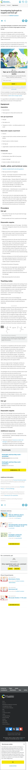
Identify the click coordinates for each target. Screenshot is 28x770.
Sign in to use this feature (21, 17)
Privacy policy (5, 722)
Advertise (4, 719)
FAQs (20, 690)
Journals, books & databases (7, 707)
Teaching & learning (6, 716)
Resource (10, 522)
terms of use (23, 86)
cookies (21, 739)
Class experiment (12, 577)
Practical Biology (10, 488)
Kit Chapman (18, 518)
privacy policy (13, 89)
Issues (16, 688)
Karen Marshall (19, 538)
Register (17, 568)
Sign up (13, 84)
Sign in (10, 568)
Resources (3, 5)
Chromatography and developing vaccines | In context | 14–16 (17, 525)
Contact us (3, 688)
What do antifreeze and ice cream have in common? (16, 515)
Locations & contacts (6, 712)
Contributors (4, 690)
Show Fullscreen (2, 327)
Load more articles (14, 544)
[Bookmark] (26, 21)
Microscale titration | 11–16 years (17, 597)
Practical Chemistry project (19, 480)
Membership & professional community (9, 704)
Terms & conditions (6, 724)
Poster (9, 532)
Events (3, 711)
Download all (14, 470)
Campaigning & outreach (7, 706)
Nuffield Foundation (14, 15)
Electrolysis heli (12, 589)
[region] (13, 756)
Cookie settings (13, 765)
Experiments (15, 5)
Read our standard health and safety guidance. (13, 169)
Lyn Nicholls (12, 528)
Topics (10, 688)
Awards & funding (5, 717)
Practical (9, 5)
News (3, 709)
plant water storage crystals (15, 95)
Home (3, 701)
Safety (25, 690)
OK (13, 762)
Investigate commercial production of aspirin (15, 535)
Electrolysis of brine (14, 579)
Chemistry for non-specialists (11, 495)
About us (4, 702)
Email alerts (13, 690)
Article (9, 512)
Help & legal (4, 720)
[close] (27, 17)
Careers (3, 714)
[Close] (24, 744)
